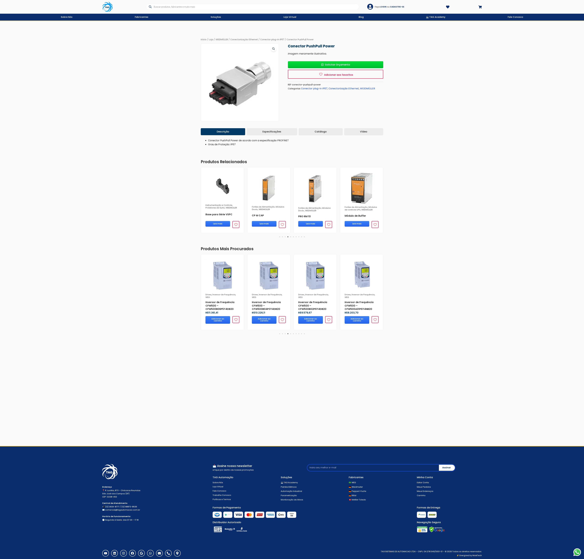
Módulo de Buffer (355, 216)
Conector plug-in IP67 (272, 39)
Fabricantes (356, 477)
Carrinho (421, 495)
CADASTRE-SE (397, 6)
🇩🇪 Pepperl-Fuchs (357, 491)
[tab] (223, 131)
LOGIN (383, 6)
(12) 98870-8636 (129, 506)
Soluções (286, 477)
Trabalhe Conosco (222, 495)
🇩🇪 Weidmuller (356, 487)
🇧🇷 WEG (352, 482)
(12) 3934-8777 (112, 506)
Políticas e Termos (222, 499)
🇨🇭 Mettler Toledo (357, 499)
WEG (254, 297)
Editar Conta (423, 482)
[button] (273, 48)
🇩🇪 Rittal (352, 495)
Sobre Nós (218, 482)
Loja (211, 39)
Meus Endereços (425, 491)
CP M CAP (258, 215)
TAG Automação (223, 477)
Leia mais (264, 223)
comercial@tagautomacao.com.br (122, 510)
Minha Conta (425, 477)
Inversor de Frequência (270, 294)
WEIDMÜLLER (222, 39)
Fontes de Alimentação (263, 207)
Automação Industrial (291, 491)
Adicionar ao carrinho (264, 319)
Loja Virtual (218, 486)
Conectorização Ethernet (244, 39)
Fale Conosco (219, 491)
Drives (255, 294)
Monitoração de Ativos (292, 499)
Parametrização (289, 495)
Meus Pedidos (424, 487)
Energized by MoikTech (470, 555)
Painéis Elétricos (289, 487)
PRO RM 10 (304, 216)
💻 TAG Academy (289, 482)
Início (204, 39)
